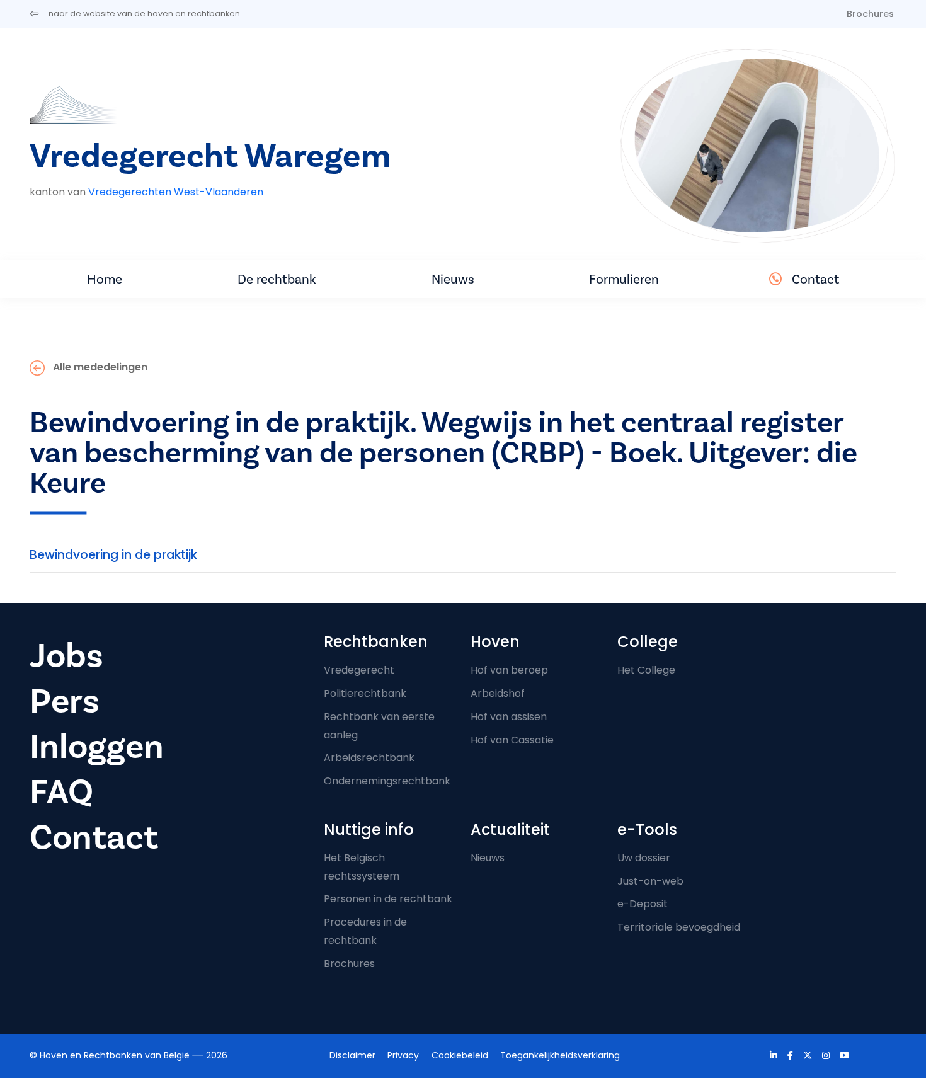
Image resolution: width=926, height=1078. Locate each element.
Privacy (403, 1055)
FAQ (61, 792)
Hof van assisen (509, 716)
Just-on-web (650, 881)
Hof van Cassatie (512, 740)
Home (104, 279)
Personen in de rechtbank (388, 899)
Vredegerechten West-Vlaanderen (175, 192)
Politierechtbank (365, 693)
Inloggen (97, 746)
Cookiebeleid (460, 1055)
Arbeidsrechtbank (369, 757)
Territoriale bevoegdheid (678, 927)
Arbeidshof (498, 693)
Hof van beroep (509, 670)
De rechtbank (276, 279)
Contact (815, 279)
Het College (646, 670)
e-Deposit (642, 904)
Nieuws (453, 279)
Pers (65, 701)
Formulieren (624, 279)
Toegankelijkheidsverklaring (560, 1055)
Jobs (66, 655)
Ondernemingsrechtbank (387, 781)
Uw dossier (643, 858)
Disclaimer (352, 1055)
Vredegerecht (359, 670)
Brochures (870, 14)
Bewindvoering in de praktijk (113, 554)
